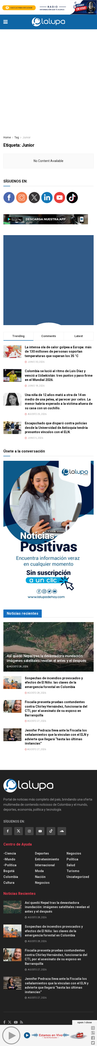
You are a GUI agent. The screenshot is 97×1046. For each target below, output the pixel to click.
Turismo (73, 871)
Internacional (45, 865)
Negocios (42, 882)
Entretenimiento (47, 859)
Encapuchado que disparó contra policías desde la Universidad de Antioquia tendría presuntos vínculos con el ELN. (56, 427)
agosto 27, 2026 (36, 721)
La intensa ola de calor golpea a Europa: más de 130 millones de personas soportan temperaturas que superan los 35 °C (58, 351)
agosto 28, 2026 (18, 666)
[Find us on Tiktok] (51, 831)
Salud (71, 865)
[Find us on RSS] (21, 1022)
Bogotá (8, 871)
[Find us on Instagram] (29, 831)
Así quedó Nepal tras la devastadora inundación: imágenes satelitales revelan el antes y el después (46, 658)
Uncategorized (78, 877)
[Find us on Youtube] (40, 831)
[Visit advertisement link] (48, 7)
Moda (39, 871)
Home (7, 137)
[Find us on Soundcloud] (62, 831)
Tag (16, 137)
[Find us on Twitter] (18, 831)
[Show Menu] (5, 22)
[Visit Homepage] (48, 21)
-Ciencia (9, 853)
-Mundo (9, 859)
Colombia (10, 877)
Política (72, 859)
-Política (9, 865)
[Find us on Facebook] (7, 831)
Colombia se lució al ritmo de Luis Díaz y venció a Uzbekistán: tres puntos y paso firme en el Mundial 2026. (58, 375)
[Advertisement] (48, 79)
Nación (40, 877)
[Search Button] (91, 22)
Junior (26, 137)
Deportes (42, 853)
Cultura (8, 882)
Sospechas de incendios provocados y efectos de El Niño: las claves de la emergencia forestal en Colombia (54, 682)
